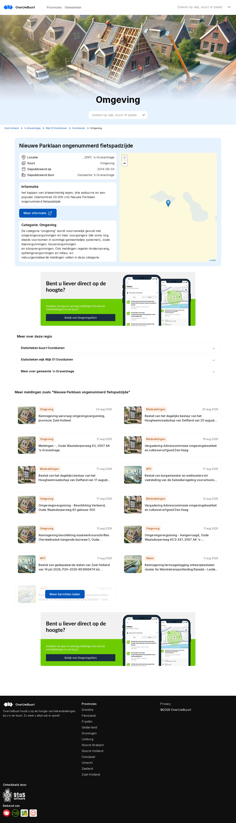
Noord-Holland (92, 751)
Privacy (165, 704)
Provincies (54, 7)
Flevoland (89, 715)
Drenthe (87, 710)
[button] (168, 203)
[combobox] (203, 7)
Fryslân (87, 721)
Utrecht (87, 763)
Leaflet (212, 260)
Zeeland (87, 768)
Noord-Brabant (93, 745)
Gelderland (89, 727)
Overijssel (88, 757)
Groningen (89, 733)
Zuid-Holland (91, 774)
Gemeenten (73, 7)
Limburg (87, 739)
